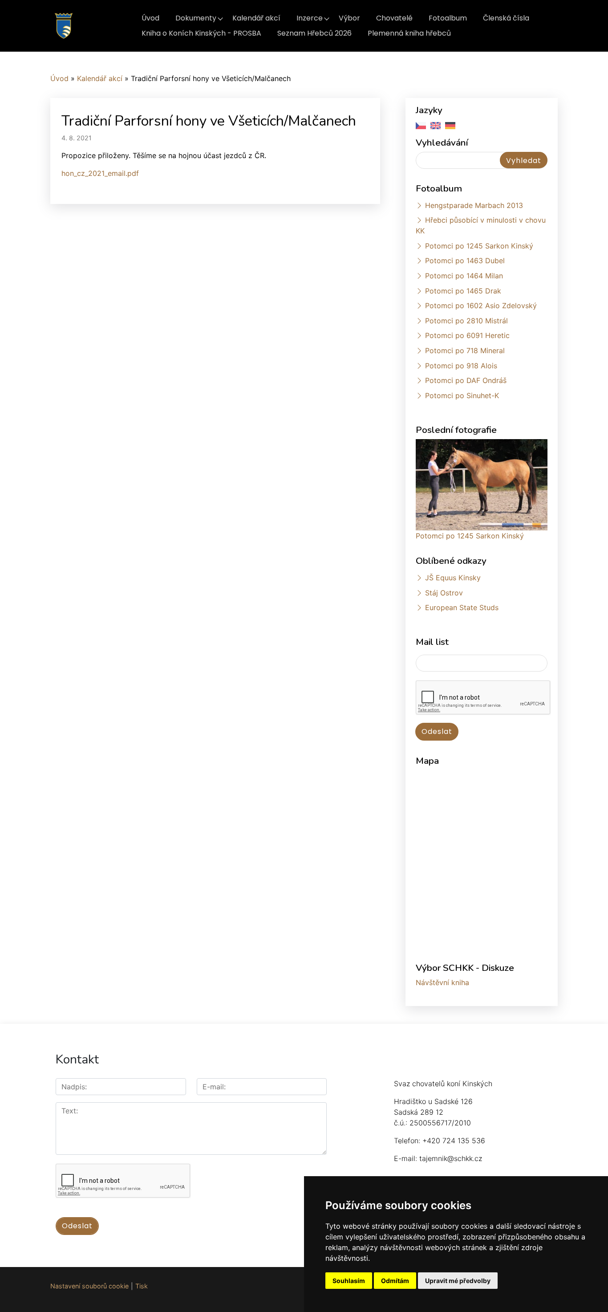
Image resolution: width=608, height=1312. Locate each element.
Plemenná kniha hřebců (409, 33)
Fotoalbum (448, 18)
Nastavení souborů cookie (89, 1286)
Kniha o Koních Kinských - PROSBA (201, 33)
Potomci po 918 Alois (461, 365)
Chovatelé (394, 18)
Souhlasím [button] (348, 1280)
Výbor (349, 18)
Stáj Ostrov (444, 592)
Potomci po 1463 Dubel (465, 260)
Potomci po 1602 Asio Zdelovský (481, 305)
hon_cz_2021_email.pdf (100, 173)
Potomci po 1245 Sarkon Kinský (479, 245)
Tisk (141, 1286)
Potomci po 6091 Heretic (467, 335)
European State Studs (462, 607)
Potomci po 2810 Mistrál (466, 320)
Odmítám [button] (395, 1280)
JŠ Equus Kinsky (453, 577)
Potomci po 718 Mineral (465, 350)
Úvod (150, 18)
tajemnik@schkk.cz (450, 1158)
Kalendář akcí (256, 18)
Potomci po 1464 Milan (464, 275)
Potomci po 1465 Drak (463, 290)
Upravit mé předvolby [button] (457, 1280)
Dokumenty (195, 18)
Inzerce (309, 18)
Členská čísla (506, 18)
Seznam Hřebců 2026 (314, 33)
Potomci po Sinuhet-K (462, 395)
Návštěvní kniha (442, 982)
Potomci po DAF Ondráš (466, 380)
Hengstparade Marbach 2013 (474, 205)
